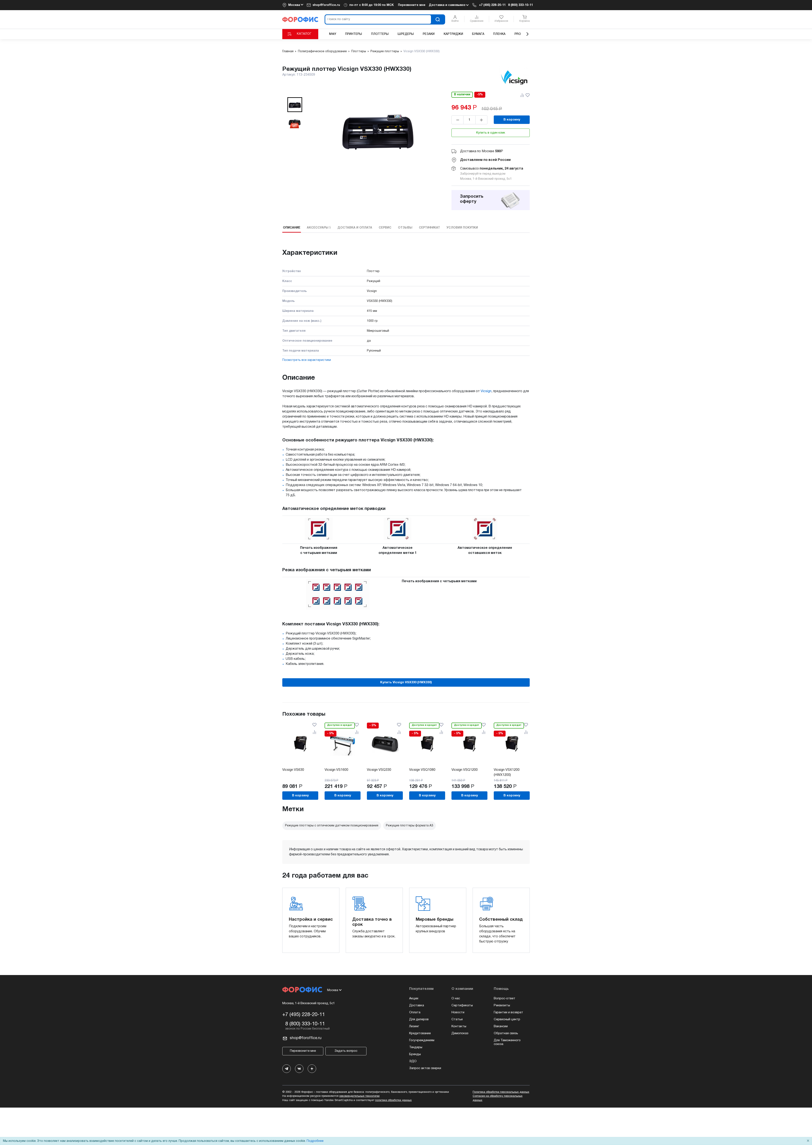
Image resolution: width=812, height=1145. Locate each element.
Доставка (416, 1005)
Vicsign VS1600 (336, 769)
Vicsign (486, 391)
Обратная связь (506, 1033)
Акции (413, 998)
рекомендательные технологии (359, 1096)
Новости (457, 1012)
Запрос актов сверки (425, 1068)
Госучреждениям (421, 1040)
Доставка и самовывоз (447, 5)
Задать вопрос (346, 1050)
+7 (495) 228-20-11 (492, 5)
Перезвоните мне (411, 5)
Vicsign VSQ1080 (422, 769)
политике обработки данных (393, 1100)
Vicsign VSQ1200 (464, 769)
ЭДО (413, 1061)
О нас (455, 998)
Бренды (415, 1054)
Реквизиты (502, 1005)
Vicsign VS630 (293, 769)
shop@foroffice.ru (326, 5)
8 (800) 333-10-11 (520, 5)
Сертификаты (462, 1005)
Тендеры (415, 1047)
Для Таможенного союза (507, 1042)
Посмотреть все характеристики (306, 360)
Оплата (414, 1012)
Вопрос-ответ (504, 998)
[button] (294, 104)
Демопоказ (459, 1033)
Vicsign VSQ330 (379, 769)
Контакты (458, 1026)
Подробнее (315, 1141)
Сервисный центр (507, 1019)
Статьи (457, 1019)
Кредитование (420, 1033)
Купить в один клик (490, 132)
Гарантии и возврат (508, 1012)
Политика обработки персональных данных (501, 1092)
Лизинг (414, 1026)
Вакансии (501, 1026)
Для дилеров (419, 1019)
